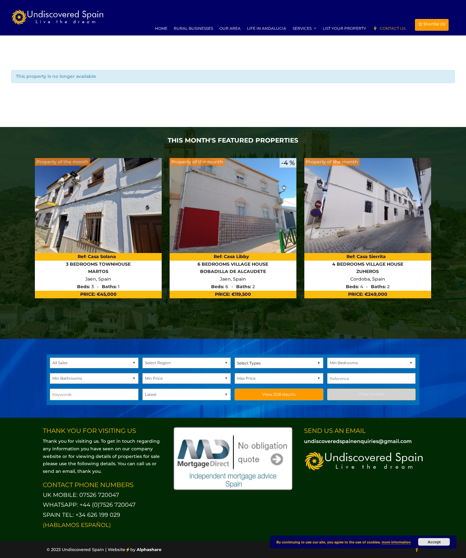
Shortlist (434, 24)
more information (396, 542)
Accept (434, 542)
